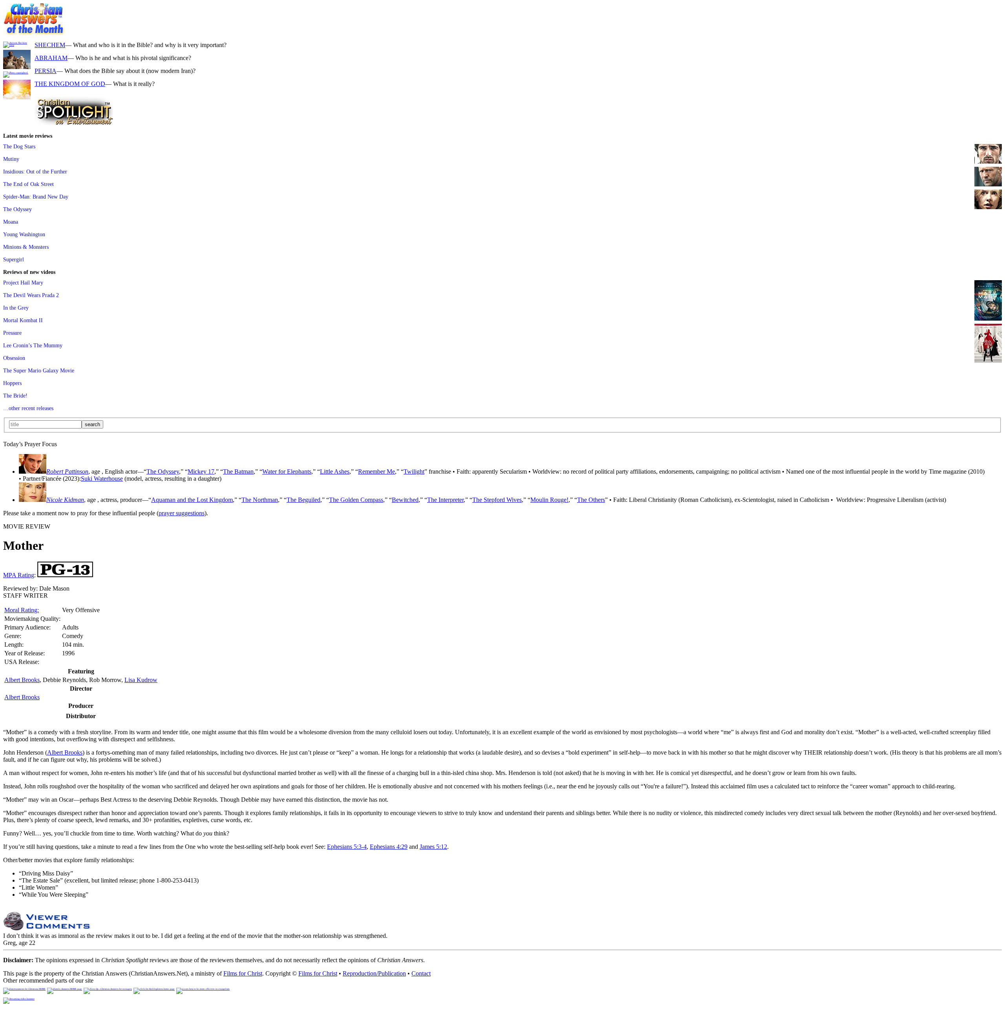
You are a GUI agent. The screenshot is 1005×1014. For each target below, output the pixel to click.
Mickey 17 (201, 471)
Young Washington (24, 234)
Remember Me (376, 471)
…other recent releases (28, 408)
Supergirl (13, 259)
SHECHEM (50, 45)
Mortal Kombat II (23, 320)
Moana (10, 222)
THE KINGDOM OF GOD (70, 83)
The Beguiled (303, 499)
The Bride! (15, 395)
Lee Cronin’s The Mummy (32, 345)
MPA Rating (18, 575)
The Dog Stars (19, 146)
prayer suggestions (182, 513)
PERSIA (46, 70)
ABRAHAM (51, 58)
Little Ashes (334, 471)
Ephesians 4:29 (388, 846)
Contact (421, 973)
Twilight (414, 471)
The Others (591, 499)
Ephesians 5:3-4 (347, 846)
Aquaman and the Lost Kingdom (192, 499)
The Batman (238, 471)
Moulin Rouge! (549, 499)
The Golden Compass (356, 499)
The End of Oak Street (28, 184)
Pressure (12, 333)
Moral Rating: (21, 610)
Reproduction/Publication (374, 973)
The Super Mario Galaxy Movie (38, 370)
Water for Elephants (286, 471)
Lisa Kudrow (140, 680)
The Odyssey (17, 209)
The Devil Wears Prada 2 (31, 295)
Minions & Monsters (26, 247)
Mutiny (11, 159)
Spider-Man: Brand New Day (35, 196)
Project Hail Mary (23, 282)
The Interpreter (445, 499)
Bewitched (405, 499)
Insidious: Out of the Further (35, 171)
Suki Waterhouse (102, 478)
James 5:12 (433, 846)
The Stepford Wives (497, 499)
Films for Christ (242, 973)
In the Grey (16, 308)
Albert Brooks (22, 680)
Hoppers (12, 383)
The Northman (259, 499)
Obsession (14, 358)
